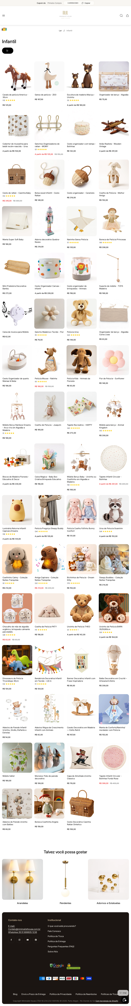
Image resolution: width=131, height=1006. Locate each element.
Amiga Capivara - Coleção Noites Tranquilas (46, 578)
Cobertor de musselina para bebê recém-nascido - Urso (15, 145)
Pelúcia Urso (73, 332)
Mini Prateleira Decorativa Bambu (14, 287)
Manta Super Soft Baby (13, 239)
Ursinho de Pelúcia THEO (78, 626)
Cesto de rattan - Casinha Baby (17, 193)
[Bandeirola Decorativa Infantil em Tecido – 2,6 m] (49, 660)
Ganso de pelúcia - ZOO (45, 94)
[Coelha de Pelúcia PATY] (49, 608)
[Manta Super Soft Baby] (17, 221)
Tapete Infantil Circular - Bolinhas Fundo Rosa (110, 777)
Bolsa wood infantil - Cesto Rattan (47, 194)
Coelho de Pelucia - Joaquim (48, 425)
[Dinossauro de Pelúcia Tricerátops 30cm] (17, 660)
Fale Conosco (54, 931)
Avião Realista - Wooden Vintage (110, 145)
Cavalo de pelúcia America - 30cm (15, 95)
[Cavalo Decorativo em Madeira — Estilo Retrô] (82, 709)
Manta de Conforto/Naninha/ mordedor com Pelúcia (112, 728)
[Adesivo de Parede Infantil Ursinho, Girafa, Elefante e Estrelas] (17, 709)
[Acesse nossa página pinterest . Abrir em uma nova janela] (36, 940)
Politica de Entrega (57, 941)
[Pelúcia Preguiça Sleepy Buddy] (49, 510)
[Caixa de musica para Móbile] (17, 314)
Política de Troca (56, 936)
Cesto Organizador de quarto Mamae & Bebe (16, 379)
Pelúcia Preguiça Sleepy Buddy (49, 528)
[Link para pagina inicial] (65, 967)
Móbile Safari (9, 776)
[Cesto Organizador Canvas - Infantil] (49, 268)
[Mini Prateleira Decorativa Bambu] (17, 268)
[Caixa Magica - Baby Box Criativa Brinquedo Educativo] (49, 458)
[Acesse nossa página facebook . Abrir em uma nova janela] (11, 940)
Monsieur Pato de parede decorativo (46, 777)
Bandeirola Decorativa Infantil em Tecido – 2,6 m (48, 679)
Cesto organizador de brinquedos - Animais (77, 287)
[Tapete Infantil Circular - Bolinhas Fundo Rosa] (114, 758)
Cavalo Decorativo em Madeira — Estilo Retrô (81, 728)
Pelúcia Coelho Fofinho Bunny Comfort (81, 529)
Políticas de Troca (109, 994)
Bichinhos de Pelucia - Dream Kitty (80, 578)
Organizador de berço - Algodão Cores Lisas (113, 333)
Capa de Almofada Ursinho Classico (79, 777)
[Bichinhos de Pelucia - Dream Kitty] (82, 559)
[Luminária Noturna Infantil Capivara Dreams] (17, 510)
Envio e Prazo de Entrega (33, 994)
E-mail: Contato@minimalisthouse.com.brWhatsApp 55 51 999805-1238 (24, 929)
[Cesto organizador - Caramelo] (82, 175)
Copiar (87, 3)
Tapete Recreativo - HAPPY (79, 425)
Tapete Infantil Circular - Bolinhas (110, 478)
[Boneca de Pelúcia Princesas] (114, 221)
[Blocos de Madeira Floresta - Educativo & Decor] (17, 458)
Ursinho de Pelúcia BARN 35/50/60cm (110, 627)
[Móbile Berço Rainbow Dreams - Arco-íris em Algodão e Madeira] (17, 407)
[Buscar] (121, 15)
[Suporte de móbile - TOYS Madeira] (114, 268)
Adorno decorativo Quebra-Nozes (47, 240)
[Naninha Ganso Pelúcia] (82, 221)
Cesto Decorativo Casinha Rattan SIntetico (79, 823)
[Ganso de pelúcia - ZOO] (49, 76)
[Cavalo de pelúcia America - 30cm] (17, 76)
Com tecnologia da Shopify (107, 1001)
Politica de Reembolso (86, 994)
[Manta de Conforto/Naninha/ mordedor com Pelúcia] (114, 709)
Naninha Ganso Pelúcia (77, 239)
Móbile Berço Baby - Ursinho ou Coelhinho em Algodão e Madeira (81, 479)
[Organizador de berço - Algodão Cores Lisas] (114, 314)
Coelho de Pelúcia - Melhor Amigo (111, 194)
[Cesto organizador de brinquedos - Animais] (82, 268)
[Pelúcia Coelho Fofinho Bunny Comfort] (82, 510)
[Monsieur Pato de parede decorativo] (49, 758)
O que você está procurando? (62, 926)
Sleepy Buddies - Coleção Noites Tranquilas (111, 578)
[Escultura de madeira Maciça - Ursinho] (82, 76)
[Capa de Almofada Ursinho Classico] (82, 758)
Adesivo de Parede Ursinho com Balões (15, 823)
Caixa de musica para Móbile (16, 332)
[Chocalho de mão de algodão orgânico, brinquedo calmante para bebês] (17, 608)
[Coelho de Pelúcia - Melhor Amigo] (114, 175)
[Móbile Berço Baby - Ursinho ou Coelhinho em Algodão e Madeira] (82, 458)
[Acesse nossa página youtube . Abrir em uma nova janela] (28, 940)
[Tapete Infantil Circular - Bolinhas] (114, 458)
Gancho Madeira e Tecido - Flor (49, 332)
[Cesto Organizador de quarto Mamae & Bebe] (17, 360)
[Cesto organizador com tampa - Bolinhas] (82, 125)
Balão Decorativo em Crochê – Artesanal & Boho (113, 679)
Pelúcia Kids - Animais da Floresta (78, 379)
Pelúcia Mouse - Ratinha (46, 378)
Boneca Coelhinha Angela (46, 822)
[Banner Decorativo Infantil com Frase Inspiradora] (82, 660)
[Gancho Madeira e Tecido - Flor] (49, 314)
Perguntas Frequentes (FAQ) (61, 946)
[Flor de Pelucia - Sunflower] (114, 360)
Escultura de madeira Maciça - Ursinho (81, 95)
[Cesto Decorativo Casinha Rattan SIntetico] (82, 804)
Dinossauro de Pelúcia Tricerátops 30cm (13, 679)
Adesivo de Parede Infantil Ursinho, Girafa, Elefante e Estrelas (14, 730)
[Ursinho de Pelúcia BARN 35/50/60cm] (114, 608)
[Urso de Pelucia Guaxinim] (114, 510)
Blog (15, 994)
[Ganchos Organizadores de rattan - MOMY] (49, 125)
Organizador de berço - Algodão (113, 94)
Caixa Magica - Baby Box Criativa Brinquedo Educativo (48, 478)
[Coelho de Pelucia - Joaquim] (49, 407)
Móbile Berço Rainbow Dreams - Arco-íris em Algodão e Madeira (17, 427)
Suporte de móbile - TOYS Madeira (111, 287)
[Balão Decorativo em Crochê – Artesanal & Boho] (114, 660)
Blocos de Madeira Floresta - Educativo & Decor (16, 478)
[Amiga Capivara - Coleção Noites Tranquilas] (49, 559)
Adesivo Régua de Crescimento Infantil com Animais (49, 728)
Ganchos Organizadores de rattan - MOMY (47, 145)
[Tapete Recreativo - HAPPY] (82, 407)
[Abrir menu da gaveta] (4, 15)
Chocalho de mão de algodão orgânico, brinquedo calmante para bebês (16, 629)
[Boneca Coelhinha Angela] (49, 804)
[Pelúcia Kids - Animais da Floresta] (82, 360)
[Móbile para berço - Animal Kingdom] (114, 407)
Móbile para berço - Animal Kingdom (111, 426)
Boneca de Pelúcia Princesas (112, 239)
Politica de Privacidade (61, 994)
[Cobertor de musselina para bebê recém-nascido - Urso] (17, 125)
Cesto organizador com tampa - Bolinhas (81, 145)
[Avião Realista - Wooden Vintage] (114, 125)
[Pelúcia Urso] (82, 314)
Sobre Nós (53, 951)
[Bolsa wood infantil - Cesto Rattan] (49, 175)
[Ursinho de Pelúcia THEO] (82, 608)
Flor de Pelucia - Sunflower (111, 378)
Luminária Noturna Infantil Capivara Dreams (14, 529)
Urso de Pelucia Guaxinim (111, 528)
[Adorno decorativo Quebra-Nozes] (49, 221)
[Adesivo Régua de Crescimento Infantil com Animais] (49, 709)
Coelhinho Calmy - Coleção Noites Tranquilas (15, 578)
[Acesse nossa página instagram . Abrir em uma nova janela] (19, 940)
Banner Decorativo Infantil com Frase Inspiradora (81, 679)
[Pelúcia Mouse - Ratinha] (49, 360)
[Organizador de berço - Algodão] (114, 76)
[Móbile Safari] (17, 758)
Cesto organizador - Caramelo (80, 193)
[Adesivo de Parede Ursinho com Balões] (17, 804)
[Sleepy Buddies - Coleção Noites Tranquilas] (114, 559)
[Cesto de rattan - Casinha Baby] (17, 175)
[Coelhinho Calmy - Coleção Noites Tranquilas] (17, 559)
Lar (60, 30)
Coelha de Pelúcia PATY (46, 626)
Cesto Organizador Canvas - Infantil (47, 287)
